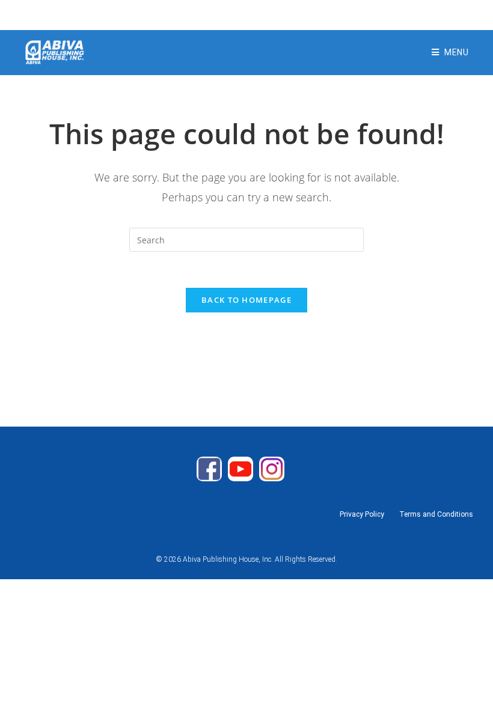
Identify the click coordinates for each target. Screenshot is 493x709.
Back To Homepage (246, 299)
